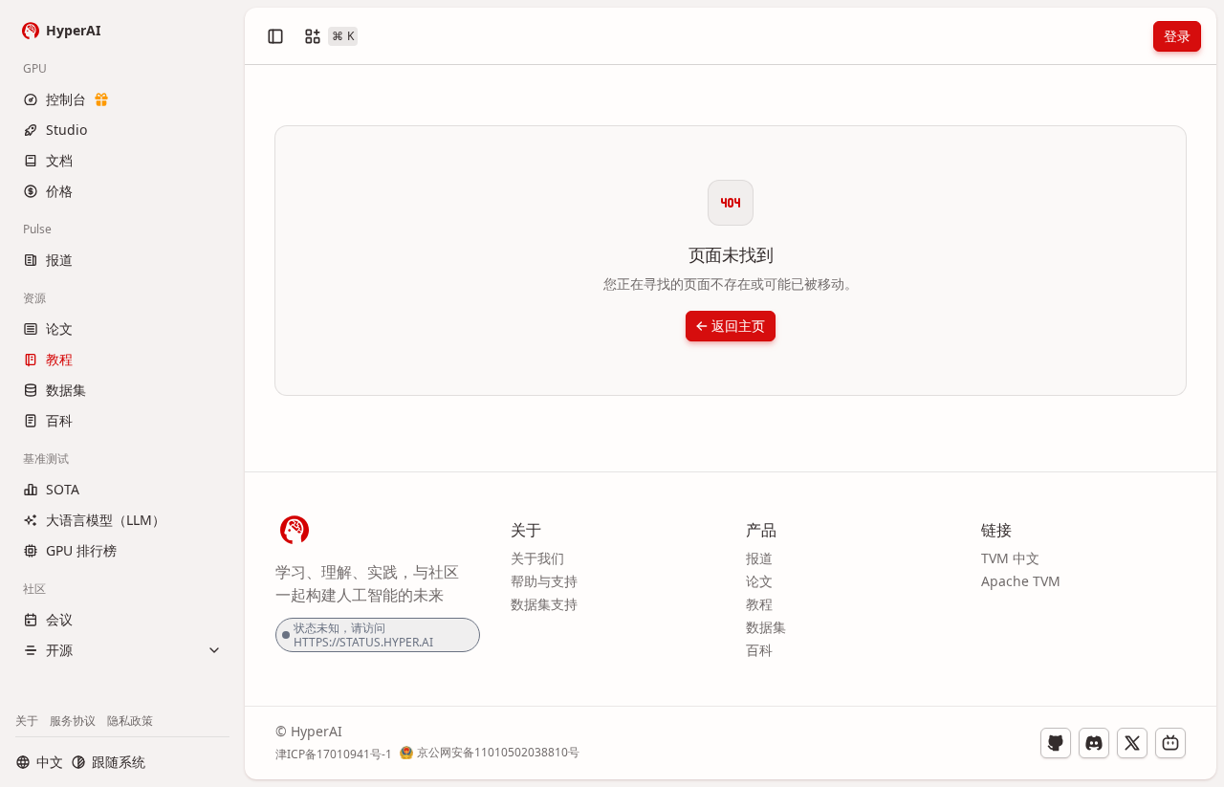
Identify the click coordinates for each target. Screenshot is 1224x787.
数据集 (766, 627)
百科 (759, 650)
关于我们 (537, 558)
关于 (26, 720)
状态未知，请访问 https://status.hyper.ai (363, 635)
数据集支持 (544, 604)
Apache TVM (1020, 581)
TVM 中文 (1010, 558)
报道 (759, 558)
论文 (759, 581)
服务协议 (73, 720)
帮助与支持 (544, 581)
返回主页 (738, 326)
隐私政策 (130, 720)
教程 (759, 604)
